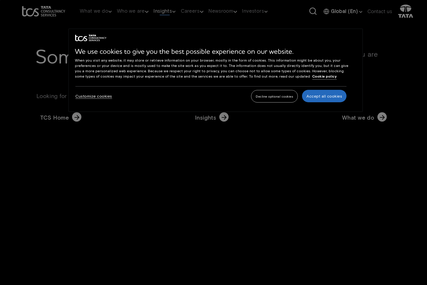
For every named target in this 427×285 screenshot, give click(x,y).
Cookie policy (324, 76)
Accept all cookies (324, 96)
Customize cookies (93, 96)
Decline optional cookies (274, 96)
